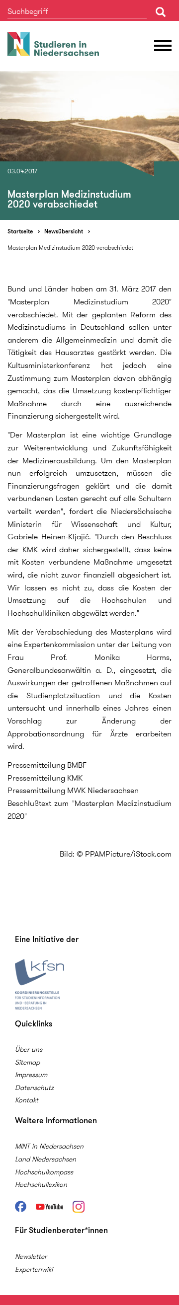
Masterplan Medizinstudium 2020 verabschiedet (70, 247)
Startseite (20, 231)
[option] (89, 145)
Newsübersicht (63, 231)
